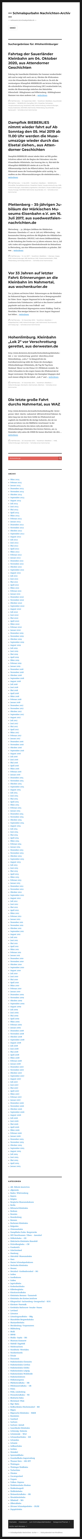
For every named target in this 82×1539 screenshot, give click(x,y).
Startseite (13, 1522)
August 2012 (15, 898)
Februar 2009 (16, 1025)
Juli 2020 (14, 612)
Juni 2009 (14, 1013)
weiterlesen (42, 95)
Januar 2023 (15, 522)
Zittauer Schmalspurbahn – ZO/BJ (24, 1506)
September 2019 (17, 642)
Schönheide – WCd (18, 1434)
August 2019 (15, 645)
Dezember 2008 (17, 1031)
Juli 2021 (14, 576)
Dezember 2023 (17, 488)
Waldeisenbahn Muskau (20, 1485)
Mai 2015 (14, 799)
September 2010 (17, 967)
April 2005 (14, 1163)
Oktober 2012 (16, 892)
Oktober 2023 (16, 494)
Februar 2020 (16, 627)
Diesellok (41, 103)
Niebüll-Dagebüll (17, 1344)
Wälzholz (41, 385)
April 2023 (14, 513)
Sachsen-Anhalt (17, 1425)
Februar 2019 (15, 663)
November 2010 (17, 961)
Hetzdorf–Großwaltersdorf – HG (24, 1271)
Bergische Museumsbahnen (22, 1202)
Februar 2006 (16, 1133)
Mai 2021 (14, 582)
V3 (45, 190)
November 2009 (17, 997)
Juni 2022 (14, 543)
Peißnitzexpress (17, 1380)
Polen (12, 1389)
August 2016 (15, 754)
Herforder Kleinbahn (19, 1265)
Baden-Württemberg (19, 1193)
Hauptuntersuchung (15, 105)
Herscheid (27, 105)
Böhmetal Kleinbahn (19, 1208)
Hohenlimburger (52, 105)
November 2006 (17, 1106)
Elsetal (39, 185)
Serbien (13, 1449)
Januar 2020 (15, 630)
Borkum (13, 1211)
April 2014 (14, 838)
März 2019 (14, 660)
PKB (55, 258)
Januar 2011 (15, 955)
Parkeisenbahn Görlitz (19, 1368)
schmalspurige (13, 325)
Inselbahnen (15, 1277)
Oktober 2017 (16, 711)
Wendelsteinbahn (17, 1497)
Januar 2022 (15, 558)
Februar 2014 (15, 844)
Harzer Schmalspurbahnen (21, 1262)
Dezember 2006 (17, 1103)
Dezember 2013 (16, 850)
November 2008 (17, 1034)
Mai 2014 (14, 835)
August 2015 (15, 790)
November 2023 (17, 491)
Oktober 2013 (16, 856)
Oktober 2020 (16, 603)
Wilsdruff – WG (16, 1500)
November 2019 (17, 636)
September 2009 (17, 1004)
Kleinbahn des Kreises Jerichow (23, 1298)
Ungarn (13, 1479)
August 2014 (15, 826)
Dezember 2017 (16, 705)
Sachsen (13, 1422)
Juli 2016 (14, 757)
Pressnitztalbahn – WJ (19, 1395)
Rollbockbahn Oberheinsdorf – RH (25, 1407)
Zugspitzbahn (16, 1509)
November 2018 (17, 672)
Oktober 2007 (16, 1073)
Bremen (13, 1220)
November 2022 (17, 528)
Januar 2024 (15, 485)
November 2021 (17, 564)
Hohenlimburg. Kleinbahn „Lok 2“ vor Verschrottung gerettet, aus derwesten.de (33, 341)
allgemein (14, 1190)
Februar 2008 (16, 1061)
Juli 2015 (14, 793)
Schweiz (13, 1443)
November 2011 (16, 925)
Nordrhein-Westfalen (45, 101)
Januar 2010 (15, 991)
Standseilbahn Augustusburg (22, 1458)
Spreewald (12, 110)
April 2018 (14, 693)
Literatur (14, 1313)
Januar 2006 (15, 1136)
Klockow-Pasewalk (18, 1304)
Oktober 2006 (16, 1109)
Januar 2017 (15, 738)
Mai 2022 (14, 546)
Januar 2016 (15, 775)
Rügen (13, 1410)
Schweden (14, 1440)
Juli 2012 (14, 901)
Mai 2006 (14, 1124)
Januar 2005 (15, 1166)
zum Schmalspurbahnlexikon (40, 1522)
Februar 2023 (16, 519)
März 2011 (14, 949)
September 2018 (17, 678)
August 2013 (15, 862)
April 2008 (14, 1055)
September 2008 (17, 1040)
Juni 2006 (14, 1121)
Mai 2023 (14, 510)
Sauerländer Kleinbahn (20, 1428)
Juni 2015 (14, 796)
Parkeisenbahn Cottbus (20, 1365)
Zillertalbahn (15, 1503)
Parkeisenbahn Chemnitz (21, 1362)
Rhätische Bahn (17, 1398)
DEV (35, 103)
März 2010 (14, 985)
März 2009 (15, 1022)
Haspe (57, 256)
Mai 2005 (14, 1160)
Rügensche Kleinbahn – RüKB (23, 1413)
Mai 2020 (14, 618)
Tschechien (15, 1470)
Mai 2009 (14, 1016)
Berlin (12, 1205)
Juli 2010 (14, 973)
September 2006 (17, 1112)
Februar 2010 (15, 988)
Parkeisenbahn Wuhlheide (21, 1374)
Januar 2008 (15, 1064)
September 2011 (17, 931)
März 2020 (14, 624)
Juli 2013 (13, 865)
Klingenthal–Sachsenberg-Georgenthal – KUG (30, 1301)
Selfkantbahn (16, 1446)
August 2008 (15, 1043)
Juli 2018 (14, 684)
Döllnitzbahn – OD (18, 1238)
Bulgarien (14, 1226)
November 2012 (17, 889)
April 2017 (14, 729)
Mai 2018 (14, 690)
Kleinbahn (42, 187)
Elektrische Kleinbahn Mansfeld (23, 1241)
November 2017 (16, 708)
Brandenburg (16, 1217)
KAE (36, 258)
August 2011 (15, 934)
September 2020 (17, 606)
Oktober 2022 (16, 531)
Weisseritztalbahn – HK (20, 1494)
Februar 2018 (15, 699)
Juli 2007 (14, 1082)
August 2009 (15, 1007)
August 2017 (15, 717)
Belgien (13, 1199)
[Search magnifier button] (60, 458)
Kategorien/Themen (60, 1522)
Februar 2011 (15, 952)
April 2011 (14, 946)
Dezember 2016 (16, 741)
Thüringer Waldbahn (19, 1467)
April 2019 (14, 657)
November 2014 (17, 817)
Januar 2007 (15, 1100)
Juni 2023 (14, 507)
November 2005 (17, 1142)
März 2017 (14, 732)
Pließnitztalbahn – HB (19, 1383)
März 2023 (14, 516)
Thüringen (14, 1464)
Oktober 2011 (15, 928)
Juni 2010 (14, 976)
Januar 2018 (15, 702)
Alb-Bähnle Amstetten (20, 1187)
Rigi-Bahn (14, 1404)
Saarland (14, 1419)
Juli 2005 (14, 1154)
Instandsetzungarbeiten (29, 187)
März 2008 (14, 1058)
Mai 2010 (14, 979)
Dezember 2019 (16, 633)
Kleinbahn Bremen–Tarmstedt (23, 1295)
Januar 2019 (15, 666)
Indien (13, 1274)
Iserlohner (31, 258)
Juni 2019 (14, 651)
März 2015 (14, 805)
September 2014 (17, 823)
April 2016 (14, 766)
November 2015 (17, 781)
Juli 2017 (13, 720)
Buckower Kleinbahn (19, 1223)
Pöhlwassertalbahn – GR (20, 1386)
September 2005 (17, 1148)
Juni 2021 (14, 579)
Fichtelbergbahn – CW (19, 1244)
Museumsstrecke (14, 108)
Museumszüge (13, 190)
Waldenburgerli (16, 1488)
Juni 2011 (14, 940)
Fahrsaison (49, 103)
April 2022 (14, 549)
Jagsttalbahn (15, 1283)
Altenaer (51, 256)
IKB (26, 258)
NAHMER (24, 108)
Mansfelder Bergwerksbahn (22, 1319)
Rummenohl (52, 322)
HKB (32, 105)
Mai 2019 (14, 654)
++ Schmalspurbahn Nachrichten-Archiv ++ (23, 1533)
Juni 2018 (14, 687)
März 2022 (14, 552)
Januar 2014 (15, 847)
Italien (13, 1280)
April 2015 (14, 802)
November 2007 (17, 1070)
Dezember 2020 (17, 597)
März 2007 (14, 1094)
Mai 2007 (14, 1088)
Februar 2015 (15, 808)
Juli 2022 (14, 540)
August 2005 (15, 1151)
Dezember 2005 (17, 1139)
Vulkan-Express (17, 1482)
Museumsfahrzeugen (53, 187)
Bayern (13, 1196)
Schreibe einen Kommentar (27, 110)
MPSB (12, 1335)
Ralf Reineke (15, 101)
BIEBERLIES (22, 103)
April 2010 (14, 982)
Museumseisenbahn (46, 258)
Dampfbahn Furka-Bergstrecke (23, 1232)
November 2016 (17, 744)
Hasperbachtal (13, 322)
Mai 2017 (14, 726)
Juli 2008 (14, 1046)
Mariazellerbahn (17, 1322)
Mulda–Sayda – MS (18, 1338)
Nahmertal (32, 108)
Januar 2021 (15, 594)
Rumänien (14, 1416)
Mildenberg (15, 1329)
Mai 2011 (14, 943)
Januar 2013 (15, 883)
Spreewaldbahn (16, 1455)
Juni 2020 (14, 615)
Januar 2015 (15, 811)
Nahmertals (33, 385)
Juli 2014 (14, 829)
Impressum (23, 1522)
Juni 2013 (14, 868)
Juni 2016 (14, 760)
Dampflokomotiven (23, 185)
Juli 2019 (14, 648)
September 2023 (17, 497)
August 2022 (15, 537)
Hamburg (14, 1253)
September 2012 (17, 895)
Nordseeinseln (16, 1353)
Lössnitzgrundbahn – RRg (21, 1316)
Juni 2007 (14, 1085)
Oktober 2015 (16, 784)
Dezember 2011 (16, 922)
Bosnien (13, 1214)
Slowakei (14, 1452)
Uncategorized (16, 1476)
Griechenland (16, 1250)
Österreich (14, 1359)
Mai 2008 (14, 1052)
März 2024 (14, 479)
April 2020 (14, 621)
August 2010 (15, 970)
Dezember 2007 (17, 1067)
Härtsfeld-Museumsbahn (21, 1256)
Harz (12, 1259)
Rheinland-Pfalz (17, 1401)
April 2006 (14, 1127)
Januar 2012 (15, 919)
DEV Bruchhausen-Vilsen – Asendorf (26, 1235)
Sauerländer (49, 108)
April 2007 (14, 1091)
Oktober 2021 (16, 567)
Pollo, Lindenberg (17, 1392)
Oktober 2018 (16, 675)
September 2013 (17, 859)
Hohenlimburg (40, 105)
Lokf (37, 322)
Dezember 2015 (16, 778)
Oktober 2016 (16, 747)
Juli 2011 (13, 937)
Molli (12, 1332)
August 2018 (15, 681)
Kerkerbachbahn (17, 1286)
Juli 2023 (14, 503)
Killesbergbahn (16, 1289)
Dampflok (30, 103)
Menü (13, 28)
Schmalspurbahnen (24, 260)
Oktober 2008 (16, 1037)
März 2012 (14, 913)
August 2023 (15, 500)
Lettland (14, 1310)
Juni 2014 (14, 832)
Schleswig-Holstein (18, 1431)
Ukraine (13, 1473)
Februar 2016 (15, 772)
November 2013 (16, 853)
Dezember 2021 (16, 561)
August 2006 (15, 1115)
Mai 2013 (14, 871)
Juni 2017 (14, 723)
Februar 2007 (16, 1097)
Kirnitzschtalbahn (18, 1292)
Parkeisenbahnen (17, 1377)
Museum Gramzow (18, 1341)
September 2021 (17, 570)
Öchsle (13, 1356)
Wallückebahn (16, 1491)
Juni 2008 (14, 1049)
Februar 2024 (16, 482)
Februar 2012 (15, 916)
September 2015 (17, 787)
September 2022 (17, 534)
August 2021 (15, 573)
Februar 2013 (15, 880)
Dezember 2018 (16, 669)
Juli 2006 (14, 1118)
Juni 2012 (14, 904)
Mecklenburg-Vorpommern (22, 1325)
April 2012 (14, 910)
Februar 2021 (15, 591)
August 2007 (15, 1079)
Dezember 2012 (16, 886)
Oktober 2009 (16, 1001)
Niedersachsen (16, 1347)
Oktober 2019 (16, 639)
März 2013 (14, 877)
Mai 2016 (14, 763)
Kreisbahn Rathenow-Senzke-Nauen (26, 1307)
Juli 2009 (14, 1010)
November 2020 (17, 600)
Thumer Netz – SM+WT (20, 1461)
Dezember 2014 (16, 814)
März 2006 (15, 1130)
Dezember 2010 (16, 958)
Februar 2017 (15, 735)
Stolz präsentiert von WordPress (52, 1533)
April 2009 (14, 1019)
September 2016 (17, 750)
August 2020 (15, 609)
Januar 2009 (15, 1028)
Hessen (13, 1268)
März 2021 (14, 588)
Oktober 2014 (16, 820)
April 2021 (14, 585)
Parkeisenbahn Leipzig (20, 1371)
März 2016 (14, 769)
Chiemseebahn (16, 1229)
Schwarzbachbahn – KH (20, 1437)
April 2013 (14, 874)
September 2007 (17, 1076)
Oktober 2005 (16, 1145)
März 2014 (14, 841)
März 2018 (14, 696)
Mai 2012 (14, 907)
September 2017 (17, 714)
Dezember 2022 (17, 525)
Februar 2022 (16, 555)
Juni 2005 (14, 1157)
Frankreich (15, 1247)
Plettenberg (40, 108)
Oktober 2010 (16, 964)
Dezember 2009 (17, 994)
